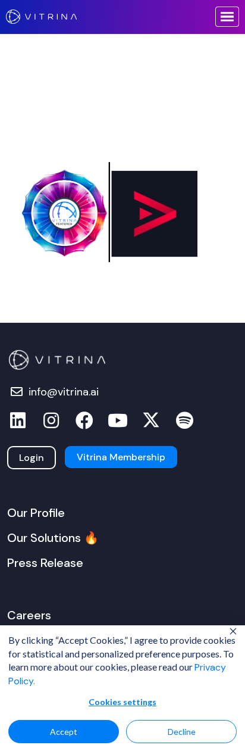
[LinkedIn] (18, 420)
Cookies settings (122, 702)
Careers (29, 615)
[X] (151, 420)
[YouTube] (117, 420)
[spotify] (184, 420)
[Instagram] (51, 420)
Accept (63, 732)
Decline (182, 732)
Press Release (45, 563)
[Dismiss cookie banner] (233, 632)
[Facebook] (84, 420)
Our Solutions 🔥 (53, 537)
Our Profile (36, 512)
